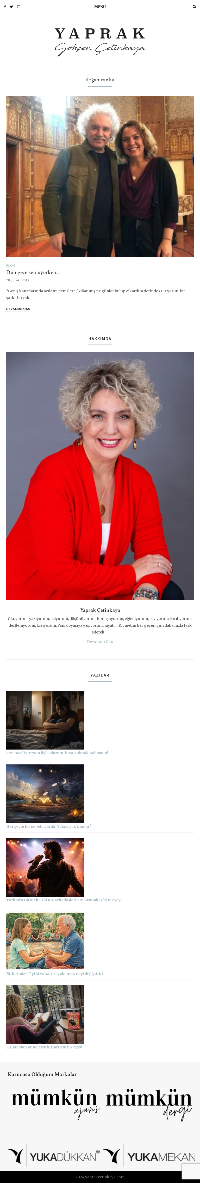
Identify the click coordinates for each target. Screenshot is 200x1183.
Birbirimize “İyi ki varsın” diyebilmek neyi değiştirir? (55, 973)
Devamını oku (18, 308)
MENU (100, 6)
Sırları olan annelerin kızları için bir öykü (44, 1047)
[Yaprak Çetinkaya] (100, 41)
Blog (11, 265)
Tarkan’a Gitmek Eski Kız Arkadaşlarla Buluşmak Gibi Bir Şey (63, 900)
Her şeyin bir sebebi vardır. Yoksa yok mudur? (48, 826)
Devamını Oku (100, 641)
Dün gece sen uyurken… (33, 272)
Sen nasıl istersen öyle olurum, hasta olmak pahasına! (57, 753)
